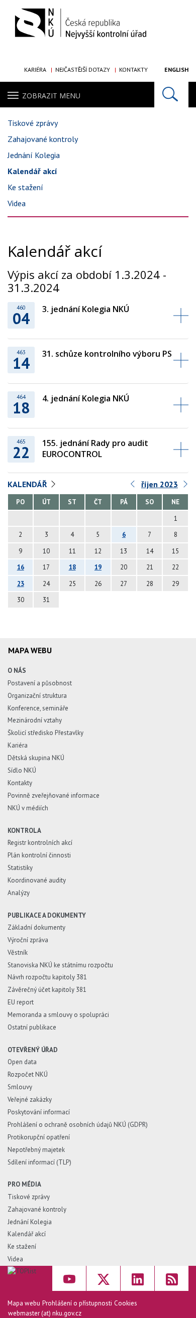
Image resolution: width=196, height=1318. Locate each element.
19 (98, 567)
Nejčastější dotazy (82, 69)
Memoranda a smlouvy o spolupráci (58, 1014)
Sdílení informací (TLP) (39, 1162)
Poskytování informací (39, 1112)
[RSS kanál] (171, 1278)
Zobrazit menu (51, 95)
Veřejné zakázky (30, 1099)
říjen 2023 (159, 484)
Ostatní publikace (32, 1027)
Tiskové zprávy (33, 123)
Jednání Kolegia (34, 155)
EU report (21, 1002)
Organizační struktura (37, 695)
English (176, 69)
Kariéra (35, 69)
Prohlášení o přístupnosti (77, 1303)
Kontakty (133, 69)
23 (20, 583)
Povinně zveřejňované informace (54, 795)
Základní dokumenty (36, 927)
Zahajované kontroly (43, 139)
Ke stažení (25, 187)
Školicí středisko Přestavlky (45, 732)
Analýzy (19, 893)
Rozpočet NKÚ (28, 1074)
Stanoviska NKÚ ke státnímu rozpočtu (60, 965)
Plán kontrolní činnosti (39, 855)
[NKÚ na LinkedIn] (137, 1278)
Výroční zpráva (28, 940)
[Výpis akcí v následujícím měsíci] (185, 486)
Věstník (18, 952)
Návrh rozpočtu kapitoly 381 (47, 977)
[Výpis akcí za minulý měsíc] (133, 486)
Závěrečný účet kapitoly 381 (47, 989)
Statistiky (20, 867)
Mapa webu (24, 1303)
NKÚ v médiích (28, 808)
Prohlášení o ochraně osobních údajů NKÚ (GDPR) (78, 1124)
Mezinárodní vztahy (35, 720)
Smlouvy (20, 1087)
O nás (17, 670)
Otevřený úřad (33, 1050)
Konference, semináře (38, 708)
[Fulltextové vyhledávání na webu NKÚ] (171, 94)
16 (20, 567)
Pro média (24, 1184)
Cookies (125, 1303)
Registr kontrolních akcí (40, 842)
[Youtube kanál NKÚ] (69, 1278)
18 (72, 567)
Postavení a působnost (40, 683)
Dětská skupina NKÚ (36, 758)
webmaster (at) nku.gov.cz (44, 1313)
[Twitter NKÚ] (103, 1278)
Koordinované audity (37, 880)
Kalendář (27, 484)
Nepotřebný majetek (36, 1149)
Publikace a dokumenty (47, 915)
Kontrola (24, 830)
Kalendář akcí (32, 171)
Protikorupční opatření (39, 1137)
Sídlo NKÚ (22, 770)
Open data (22, 1062)
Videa (17, 203)
